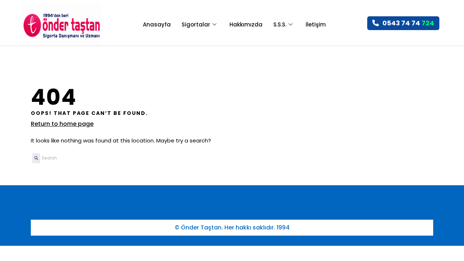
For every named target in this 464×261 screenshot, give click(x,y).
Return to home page (62, 124)
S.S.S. (279, 24)
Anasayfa (157, 24)
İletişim (316, 24)
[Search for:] (79, 158)
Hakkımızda (245, 24)
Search (34, 160)
